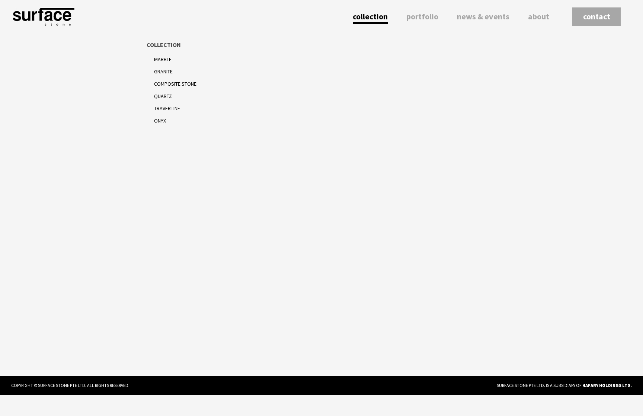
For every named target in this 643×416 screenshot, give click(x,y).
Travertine (167, 108)
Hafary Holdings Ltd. (607, 385)
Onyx (160, 120)
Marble (163, 59)
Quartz (163, 96)
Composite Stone (175, 83)
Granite (163, 71)
